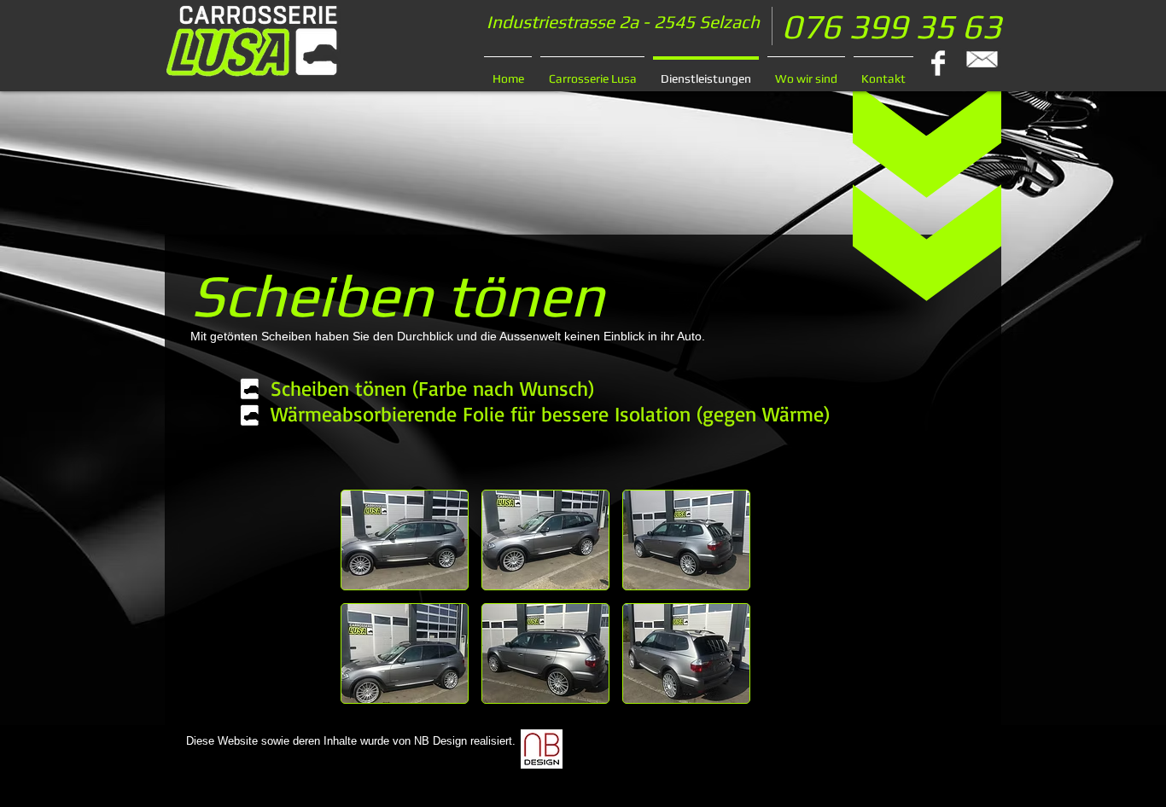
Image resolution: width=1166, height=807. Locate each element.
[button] (405, 540)
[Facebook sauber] (938, 63)
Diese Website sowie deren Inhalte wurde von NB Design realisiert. (351, 740)
